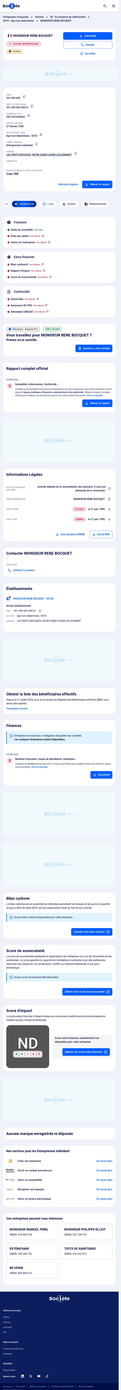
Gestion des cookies (38, 1386)
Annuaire (7, 1327)
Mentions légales (68, 184)
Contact (71, 203)
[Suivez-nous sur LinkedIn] (22, 1376)
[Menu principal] (113, 6)
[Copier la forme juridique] (36, 144)
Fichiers (7, 1322)
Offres (6, 1317)
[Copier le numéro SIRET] (32, 106)
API (5, 1332)
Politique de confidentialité (62, 1386)
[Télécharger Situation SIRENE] (109, 509)
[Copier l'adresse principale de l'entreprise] (75, 153)
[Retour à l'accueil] (59, 1298)
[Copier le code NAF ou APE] (41, 134)
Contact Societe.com (13, 1348)
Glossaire (7, 1353)
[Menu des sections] (6, 204)
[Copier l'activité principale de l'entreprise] (109, 489)
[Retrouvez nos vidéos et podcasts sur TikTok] (47, 1376)
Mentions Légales (85, 1386)
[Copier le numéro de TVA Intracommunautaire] (29, 116)
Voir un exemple (95, 395)
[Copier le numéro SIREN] (24, 97)
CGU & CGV (20, 1386)
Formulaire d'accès (17, 708)
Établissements (97, 203)
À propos (7, 1386)
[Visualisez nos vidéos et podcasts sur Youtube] (39, 1376)
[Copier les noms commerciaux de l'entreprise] (109, 499)
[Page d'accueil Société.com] (11, 6)
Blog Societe (9, 1370)
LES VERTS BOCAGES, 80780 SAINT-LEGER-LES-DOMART (39, 154)
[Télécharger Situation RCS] (109, 519)
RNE (16, 173)
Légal (50, 203)
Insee (9, 173)
